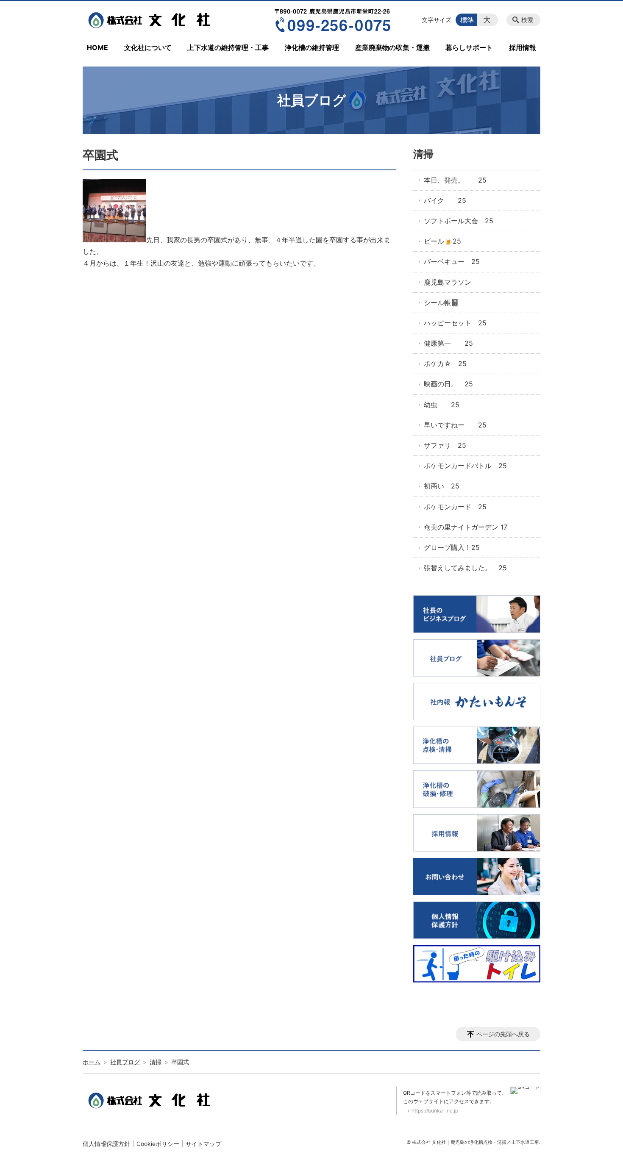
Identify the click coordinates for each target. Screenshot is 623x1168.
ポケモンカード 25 (455, 506)
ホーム (91, 1061)
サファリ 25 (445, 445)
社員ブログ (125, 1061)
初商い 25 (441, 486)
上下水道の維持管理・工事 (228, 47)
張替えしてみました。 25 (465, 567)
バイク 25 (445, 200)
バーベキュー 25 (452, 261)
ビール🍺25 (442, 241)
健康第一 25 (448, 343)
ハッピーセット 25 (455, 323)
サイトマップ (203, 1143)
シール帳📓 (441, 302)
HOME (97, 47)
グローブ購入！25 (452, 547)
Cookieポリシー (157, 1143)
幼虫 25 (441, 404)
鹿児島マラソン (447, 282)
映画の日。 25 (448, 384)
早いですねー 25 (455, 425)
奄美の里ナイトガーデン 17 (465, 527)
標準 (467, 20)
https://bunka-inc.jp (435, 1110)
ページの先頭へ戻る (503, 1034)
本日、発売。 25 (455, 180)
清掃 (423, 154)
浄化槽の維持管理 (312, 47)
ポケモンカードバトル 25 (465, 465)
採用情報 (522, 47)
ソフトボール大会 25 (458, 220)
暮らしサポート (469, 47)
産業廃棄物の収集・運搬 (392, 47)
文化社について (148, 47)
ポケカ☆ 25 (445, 363)
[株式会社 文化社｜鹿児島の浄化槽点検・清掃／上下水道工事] (152, 20)
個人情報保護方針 (106, 1143)
